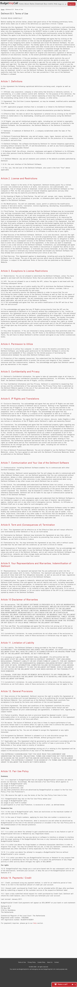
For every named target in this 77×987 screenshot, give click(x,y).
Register (71, 4)
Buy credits (48, 4)
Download (39, 4)
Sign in (61, 4)
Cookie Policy (41, 962)
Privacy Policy (32, 962)
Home (21, 4)
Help (56, 4)
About (26, 4)
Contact (56, 962)
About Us (49, 962)
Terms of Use (22, 962)
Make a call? (63, 984)
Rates (32, 4)
